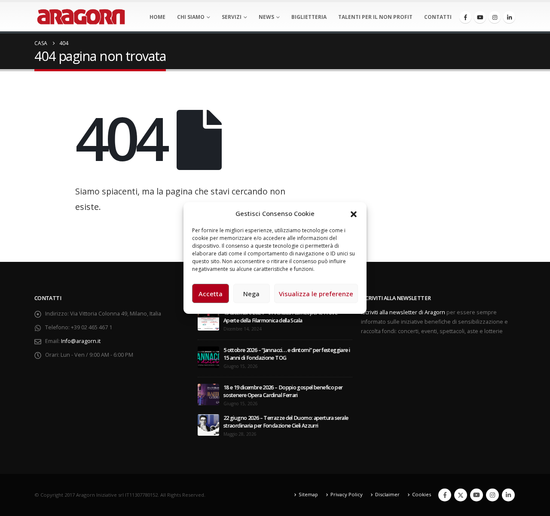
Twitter (460, 495)
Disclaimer (387, 494)
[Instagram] (495, 17)
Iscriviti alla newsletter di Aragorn (403, 312)
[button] (353, 213)
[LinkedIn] (509, 17)
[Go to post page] (208, 319)
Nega (251, 293)
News (266, 17)
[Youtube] (480, 17)
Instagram (492, 495)
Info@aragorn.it (81, 341)
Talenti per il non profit (375, 17)
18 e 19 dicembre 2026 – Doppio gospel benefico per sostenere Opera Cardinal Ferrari (283, 391)
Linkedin (508, 495)
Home (157, 17)
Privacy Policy (346, 494)
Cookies (421, 494)
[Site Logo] (81, 17)
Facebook (444, 495)
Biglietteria (309, 17)
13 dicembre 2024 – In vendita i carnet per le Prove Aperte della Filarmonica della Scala (280, 316)
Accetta (211, 293)
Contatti (438, 17)
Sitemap (308, 494)
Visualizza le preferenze (316, 293)
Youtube (476, 495)
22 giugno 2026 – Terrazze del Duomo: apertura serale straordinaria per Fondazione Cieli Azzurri (285, 421)
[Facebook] (465, 17)
